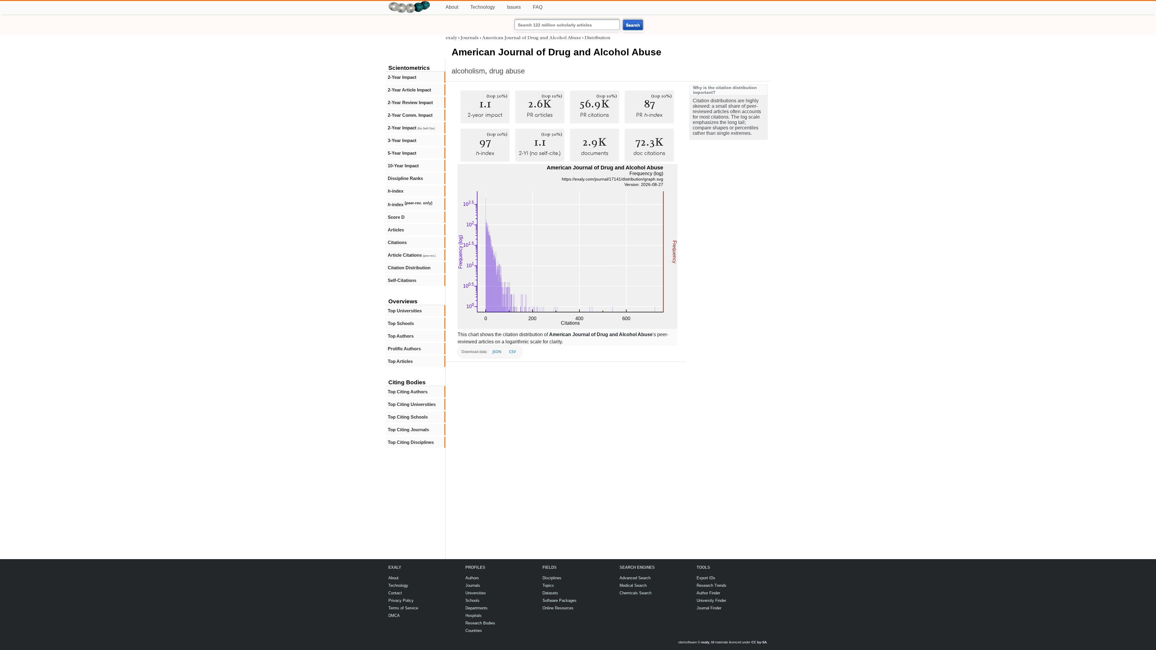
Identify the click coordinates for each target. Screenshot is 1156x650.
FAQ (537, 7)
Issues (514, 7)
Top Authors (401, 336)
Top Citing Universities (412, 404)
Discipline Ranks (405, 178)
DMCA (394, 615)
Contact (395, 593)
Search (633, 25)
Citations (397, 242)
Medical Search (633, 585)
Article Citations (412, 255)
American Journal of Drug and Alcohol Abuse (531, 38)
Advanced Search (635, 578)
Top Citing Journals (408, 429)
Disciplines (551, 578)
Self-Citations (402, 280)
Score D (396, 217)
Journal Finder (709, 608)
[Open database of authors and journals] (409, 3)
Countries (473, 630)
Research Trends (711, 585)
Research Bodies (480, 623)
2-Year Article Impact (409, 89)
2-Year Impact (402, 77)
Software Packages (559, 600)
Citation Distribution (409, 267)
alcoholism (468, 71)
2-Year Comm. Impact (410, 115)
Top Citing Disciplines (411, 442)
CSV (512, 351)
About (452, 7)
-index (395, 190)
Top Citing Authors (407, 391)
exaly (451, 38)
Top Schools (401, 323)
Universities (475, 593)
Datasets (550, 593)
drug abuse (507, 71)
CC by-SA (759, 642)
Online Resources (557, 608)
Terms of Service (403, 608)
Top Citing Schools (408, 416)
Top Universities (405, 310)
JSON (497, 351)
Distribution (597, 38)
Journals (470, 38)
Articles (396, 229)
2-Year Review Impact (410, 102)
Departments (476, 608)
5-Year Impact (402, 153)
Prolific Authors (404, 348)
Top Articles (400, 361)
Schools (472, 600)
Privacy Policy (401, 600)
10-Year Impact (403, 165)
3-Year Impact (402, 140)
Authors (472, 578)
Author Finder (708, 593)
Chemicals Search (635, 593)
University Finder (711, 600)
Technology (482, 7)
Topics (548, 585)
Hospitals (473, 615)
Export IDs (706, 578)
